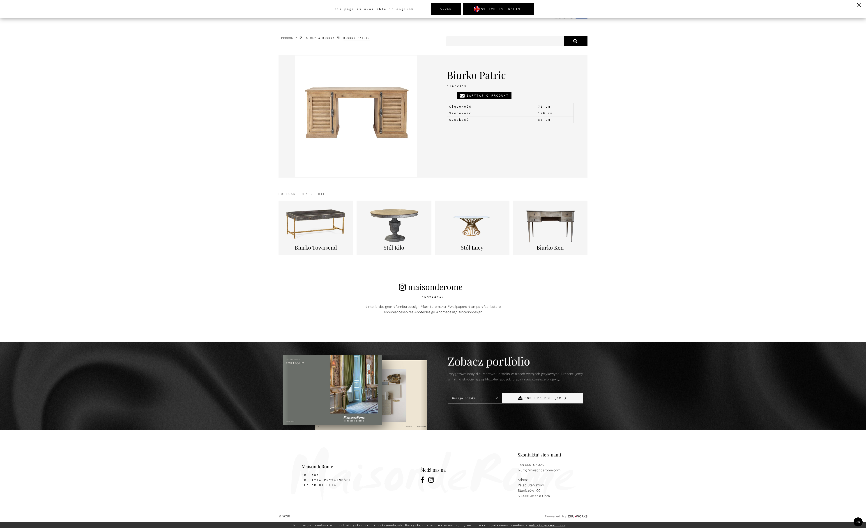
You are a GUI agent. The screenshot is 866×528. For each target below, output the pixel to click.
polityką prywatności (547, 525)
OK (858, 522)
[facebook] (422, 480)
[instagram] (431, 480)
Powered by (566, 516)
